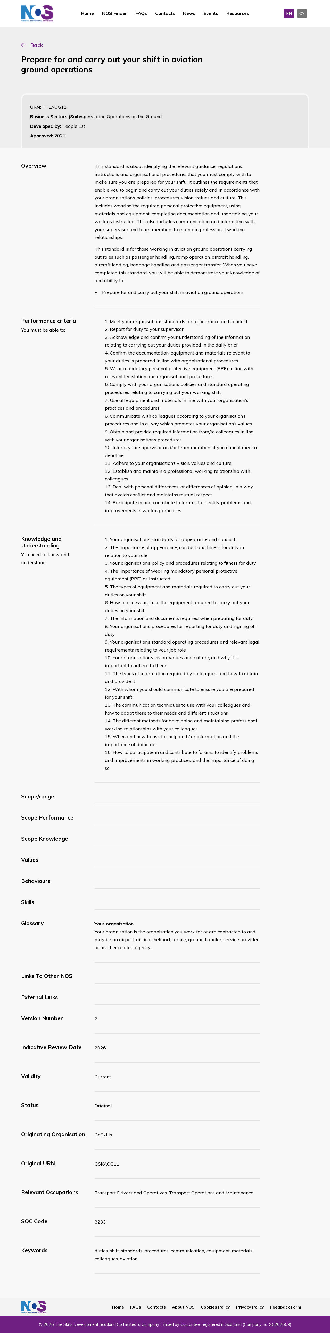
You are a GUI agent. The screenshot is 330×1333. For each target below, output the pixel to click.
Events (211, 13)
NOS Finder (114, 13)
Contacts (165, 13)
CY (301, 13)
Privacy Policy (250, 1307)
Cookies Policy (215, 1307)
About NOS (183, 1307)
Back (36, 45)
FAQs (141, 13)
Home (87, 13)
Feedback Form (285, 1307)
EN (289, 13)
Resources (237, 13)
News (189, 13)
